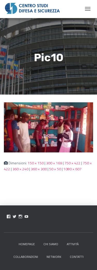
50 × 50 (55, 169)
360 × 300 (39, 169)
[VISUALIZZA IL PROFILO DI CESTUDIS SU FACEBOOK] (8, 216)
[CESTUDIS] (32, 8)
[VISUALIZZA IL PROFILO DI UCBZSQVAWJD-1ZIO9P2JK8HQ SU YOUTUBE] (26, 216)
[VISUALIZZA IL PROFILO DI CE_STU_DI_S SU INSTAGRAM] (20, 216)
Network (54, 256)
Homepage (27, 244)
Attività (73, 244)
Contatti (77, 256)
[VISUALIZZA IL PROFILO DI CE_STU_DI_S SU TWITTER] (14, 216)
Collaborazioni (25, 256)
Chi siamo (50, 244)
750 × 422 (72, 163)
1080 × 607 (72, 169)
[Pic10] (48, 127)
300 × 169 (54, 163)
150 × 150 (36, 163)
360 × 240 (20, 169)
